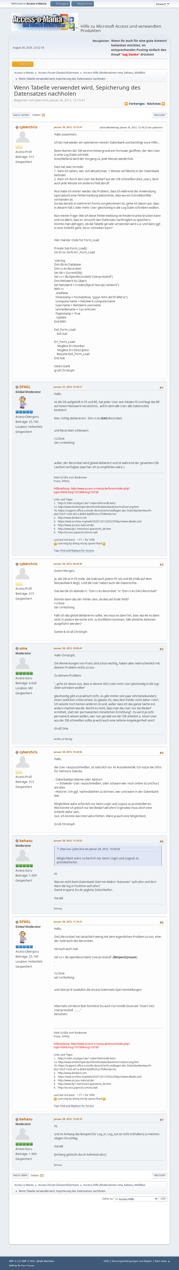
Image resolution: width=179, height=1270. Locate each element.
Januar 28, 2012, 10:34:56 (68, 752)
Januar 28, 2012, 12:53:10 (68, 1119)
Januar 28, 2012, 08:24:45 (68, 563)
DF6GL (25, 386)
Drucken (159, 115)
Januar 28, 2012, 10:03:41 (68, 648)
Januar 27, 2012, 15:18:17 (68, 386)
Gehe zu (107, 1198)
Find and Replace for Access (77, 550)
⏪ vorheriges (134, 104)
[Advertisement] (89, 1233)
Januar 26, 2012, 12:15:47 (68, 127)
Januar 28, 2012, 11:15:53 (68, 840)
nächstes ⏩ (156, 104)
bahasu (128, 73)
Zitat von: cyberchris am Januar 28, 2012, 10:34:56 (90, 849)
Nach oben (20, 1175)
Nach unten (21, 115)
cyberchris (28, 127)
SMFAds (13, 1265)
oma (120, 73)
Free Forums (27, 1265)
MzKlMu (139, 73)
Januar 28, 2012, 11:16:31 (68, 921)
